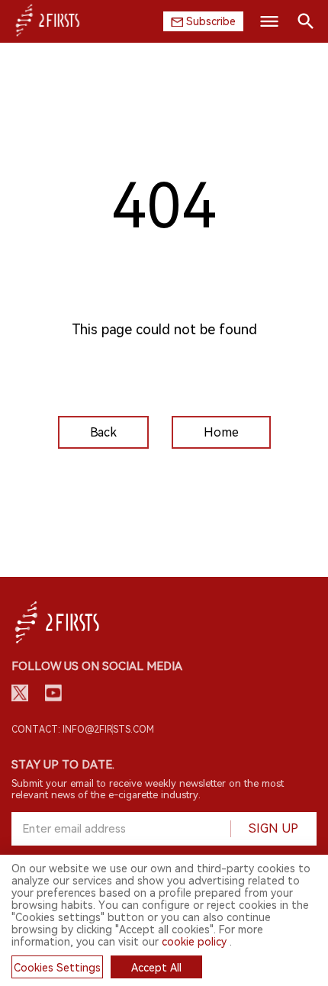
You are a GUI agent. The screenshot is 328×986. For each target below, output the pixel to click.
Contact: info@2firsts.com (82, 729)
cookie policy (194, 942)
